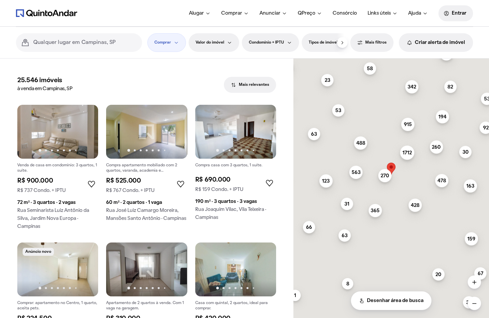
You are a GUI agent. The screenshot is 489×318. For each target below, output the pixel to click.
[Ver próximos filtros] (342, 42)
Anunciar (269, 13)
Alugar (196, 13)
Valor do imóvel (210, 42)
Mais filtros (376, 42)
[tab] (250, 85)
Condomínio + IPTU (266, 42)
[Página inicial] (46, 13)
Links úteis (379, 13)
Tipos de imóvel (323, 42)
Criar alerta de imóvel (440, 42)
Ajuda (414, 13)
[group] (57, 170)
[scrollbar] (391, 61)
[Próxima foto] (86, 131)
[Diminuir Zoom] (474, 303)
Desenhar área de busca (395, 300)
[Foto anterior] (29, 131)
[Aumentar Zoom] (474, 282)
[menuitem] (200, 13)
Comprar (231, 13)
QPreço (306, 13)
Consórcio (345, 13)
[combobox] (85, 43)
